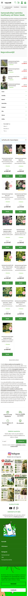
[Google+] (16, 510)
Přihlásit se (20, 445)
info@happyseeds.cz (18, 519)
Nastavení (13, 584)
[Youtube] (10, 510)
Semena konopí (5, 557)
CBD (2, 560)
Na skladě (7, 127)
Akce (5, 129)
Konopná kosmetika (6, 562)
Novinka (6, 132)
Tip (5, 134)
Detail (7, 179)
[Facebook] (13, 510)
